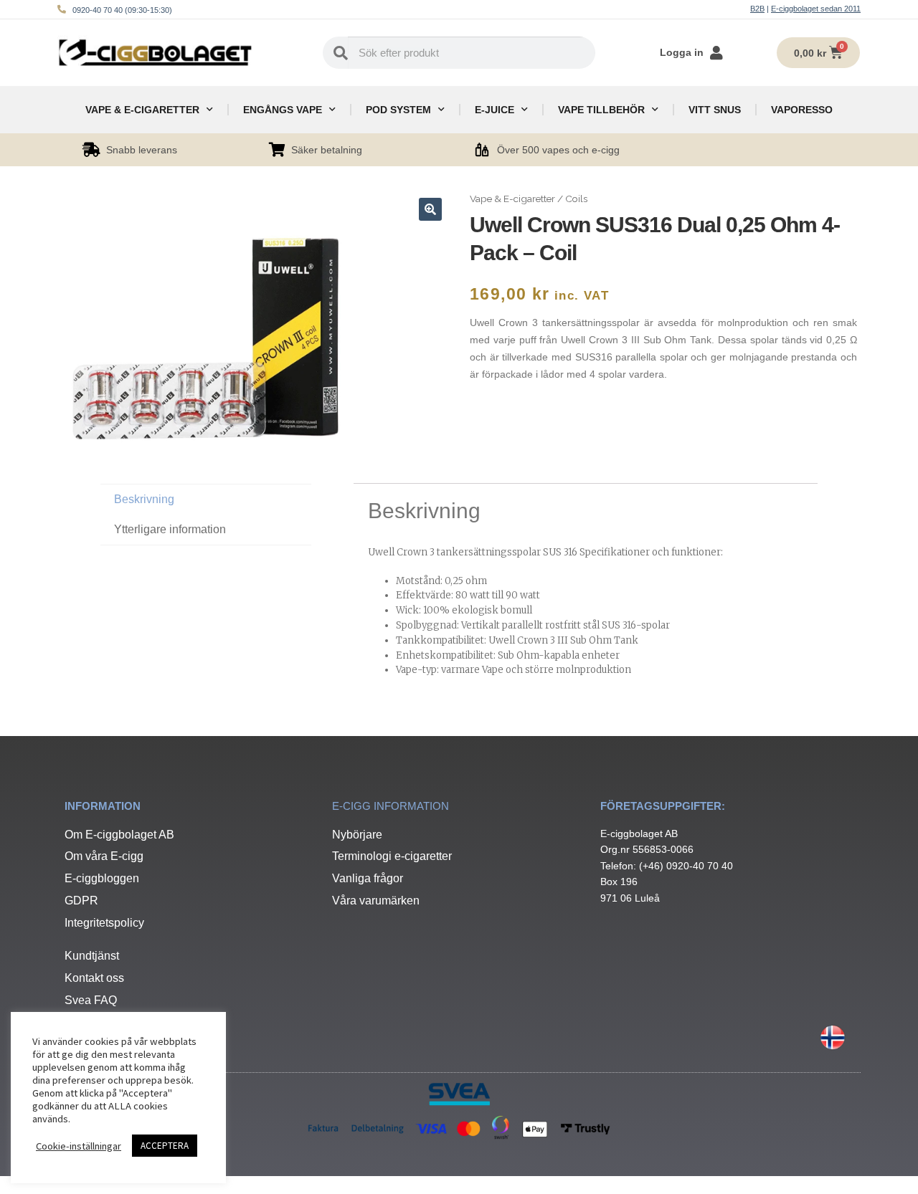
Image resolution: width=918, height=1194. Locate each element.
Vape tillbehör (601, 109)
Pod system (398, 109)
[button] (430, 209)
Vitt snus (714, 109)
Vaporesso (802, 109)
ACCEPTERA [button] (165, 1146)
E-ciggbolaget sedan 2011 (816, 8)
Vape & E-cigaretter (142, 109)
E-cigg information (390, 806)
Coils (576, 198)
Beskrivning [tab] (144, 499)
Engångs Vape (282, 109)
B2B (757, 8)
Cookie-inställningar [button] (78, 1146)
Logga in (682, 52)
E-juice (494, 109)
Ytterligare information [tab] (170, 529)
